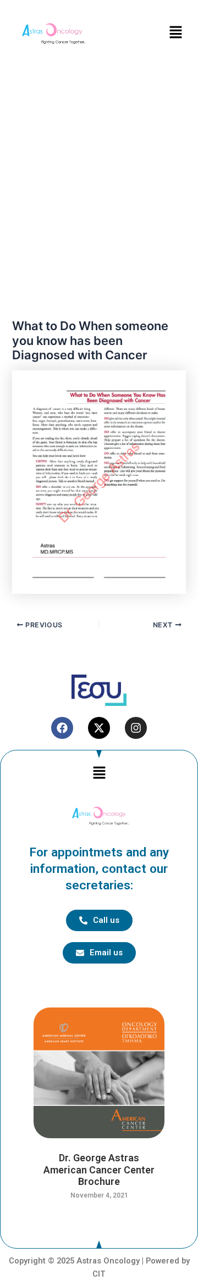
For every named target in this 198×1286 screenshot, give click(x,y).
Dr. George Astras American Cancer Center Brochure (99, 1169)
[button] (176, 32)
